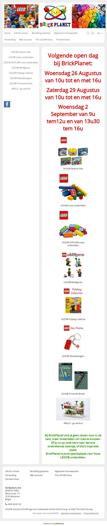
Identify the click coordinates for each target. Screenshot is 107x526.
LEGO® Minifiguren (20, 67)
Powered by (53, 523)
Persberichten (63, 39)
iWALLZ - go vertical (20, 88)
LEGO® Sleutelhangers (21, 78)
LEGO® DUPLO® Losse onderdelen (21, 62)
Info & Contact (21, 33)
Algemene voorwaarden (71, 513)
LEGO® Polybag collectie (21, 73)
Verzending (10, 39)
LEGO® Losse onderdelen (21, 57)
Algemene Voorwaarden (66, 33)
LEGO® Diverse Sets (21, 52)
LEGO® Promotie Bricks (20, 83)
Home (7, 33)
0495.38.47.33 (14, 504)
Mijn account (25, 39)
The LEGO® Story (43, 39)
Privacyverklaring (91, 513)
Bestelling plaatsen (41, 33)
